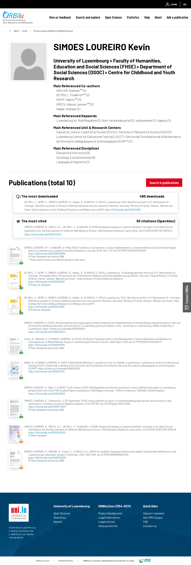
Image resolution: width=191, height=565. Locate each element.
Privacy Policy (66, 560)
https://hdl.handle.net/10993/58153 (46, 393)
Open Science (113, 17)
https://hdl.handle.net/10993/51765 (46, 344)
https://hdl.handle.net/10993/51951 (123, 209)
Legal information (109, 517)
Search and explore (88, 17)
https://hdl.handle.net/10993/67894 (47, 253)
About (158, 17)
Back (16, 31)
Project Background (110, 513)
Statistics (133, 17)
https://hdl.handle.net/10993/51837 (46, 281)
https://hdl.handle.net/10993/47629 (47, 406)
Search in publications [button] (164, 182)
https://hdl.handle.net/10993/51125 (46, 371)
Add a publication (177, 17)
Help (147, 17)
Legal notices (106, 521)
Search (58, 521)
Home (24, 31)
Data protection (108, 526)
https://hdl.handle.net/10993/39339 (47, 457)
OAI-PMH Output (153, 517)
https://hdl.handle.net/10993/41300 (43, 234)
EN (184, 4)
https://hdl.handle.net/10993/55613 (46, 331)
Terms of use (42, 560)
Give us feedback (60, 17)
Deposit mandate (153, 513)
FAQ (145, 521)
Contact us (149, 526)
